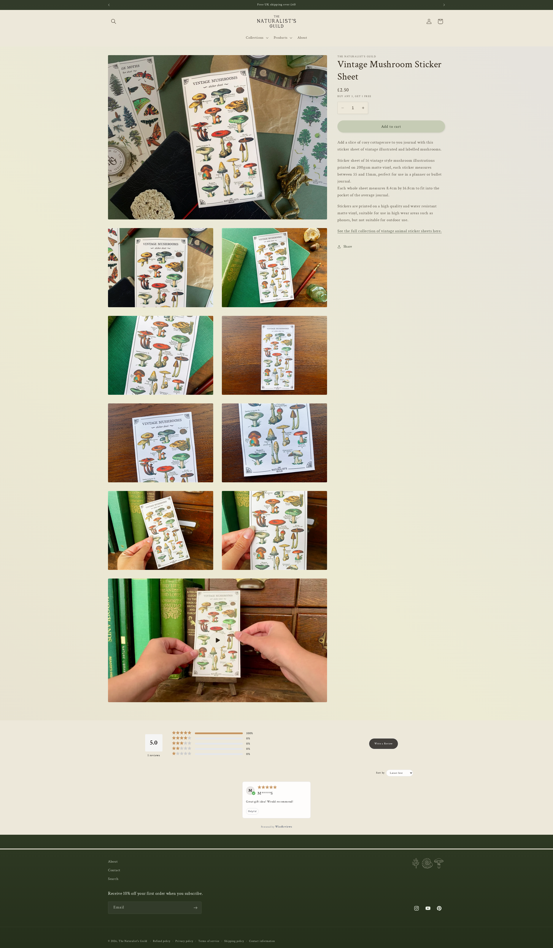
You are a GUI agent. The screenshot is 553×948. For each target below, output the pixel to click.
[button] (113, 21)
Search (113, 878)
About (113, 861)
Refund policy (161, 941)
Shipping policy (234, 941)
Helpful (252, 811)
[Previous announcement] (109, 5)
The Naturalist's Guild (133, 941)
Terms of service (208, 941)
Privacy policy (184, 941)
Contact (114, 870)
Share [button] (347, 246)
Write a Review (383, 743)
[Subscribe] (195, 908)
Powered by (276, 826)
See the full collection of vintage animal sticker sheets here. (389, 231)
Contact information (262, 941)
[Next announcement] (444, 5)
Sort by (380, 772)
